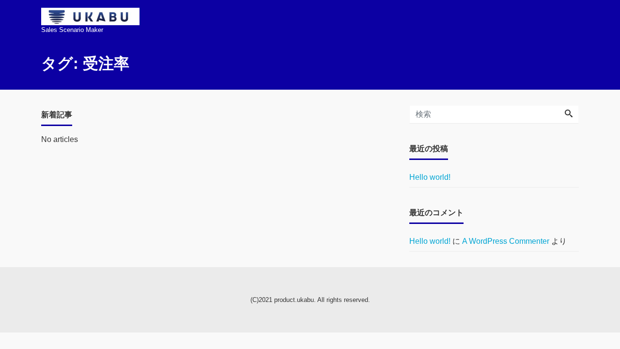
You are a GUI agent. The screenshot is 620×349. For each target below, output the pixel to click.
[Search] (568, 114)
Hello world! (429, 177)
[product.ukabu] (90, 13)
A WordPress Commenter (505, 241)
